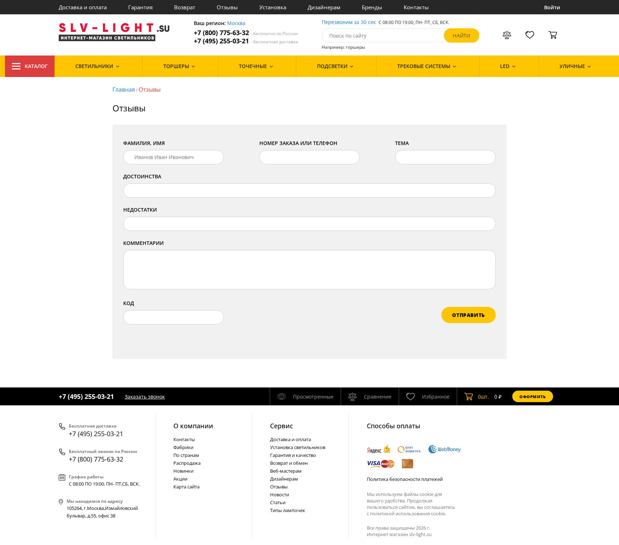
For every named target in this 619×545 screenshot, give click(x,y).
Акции (180, 479)
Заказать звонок (145, 396)
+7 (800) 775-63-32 (246, 33)
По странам (186, 455)
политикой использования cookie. (408, 513)
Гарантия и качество (293, 455)
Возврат (184, 7)
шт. (483, 396)
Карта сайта (186, 486)
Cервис (281, 425)
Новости (279, 494)
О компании (193, 425)
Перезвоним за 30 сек (349, 22)
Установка (272, 7)
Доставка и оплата (83, 7)
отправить (468, 315)
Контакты (416, 7)
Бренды (372, 7)
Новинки (183, 471)
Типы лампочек (287, 510)
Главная (123, 89)
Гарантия (140, 7)
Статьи (277, 502)
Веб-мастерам (286, 471)
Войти (552, 7)
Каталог (36, 66)
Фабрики (183, 447)
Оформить (532, 396)
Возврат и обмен (289, 463)
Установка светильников (297, 447)
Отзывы (227, 7)
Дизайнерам (324, 7)
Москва (236, 23)
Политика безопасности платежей (405, 479)
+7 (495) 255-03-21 (246, 41)
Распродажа (187, 463)
